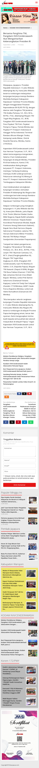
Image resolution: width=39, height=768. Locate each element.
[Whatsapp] (30, 422)
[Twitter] (24, 393)
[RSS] (6, 397)
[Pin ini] (18, 422)
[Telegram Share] (24, 422)
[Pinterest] (29, 393)
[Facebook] (19, 393)
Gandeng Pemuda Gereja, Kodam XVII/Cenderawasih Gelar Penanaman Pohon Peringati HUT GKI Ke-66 (19, 376)
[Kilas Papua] (7, 3)
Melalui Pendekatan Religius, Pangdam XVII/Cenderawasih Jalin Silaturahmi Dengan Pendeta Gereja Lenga (19, 358)
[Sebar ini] (5, 422)
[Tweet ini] (12, 422)
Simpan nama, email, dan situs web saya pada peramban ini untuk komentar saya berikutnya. (19, 478)
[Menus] (36, 3)
